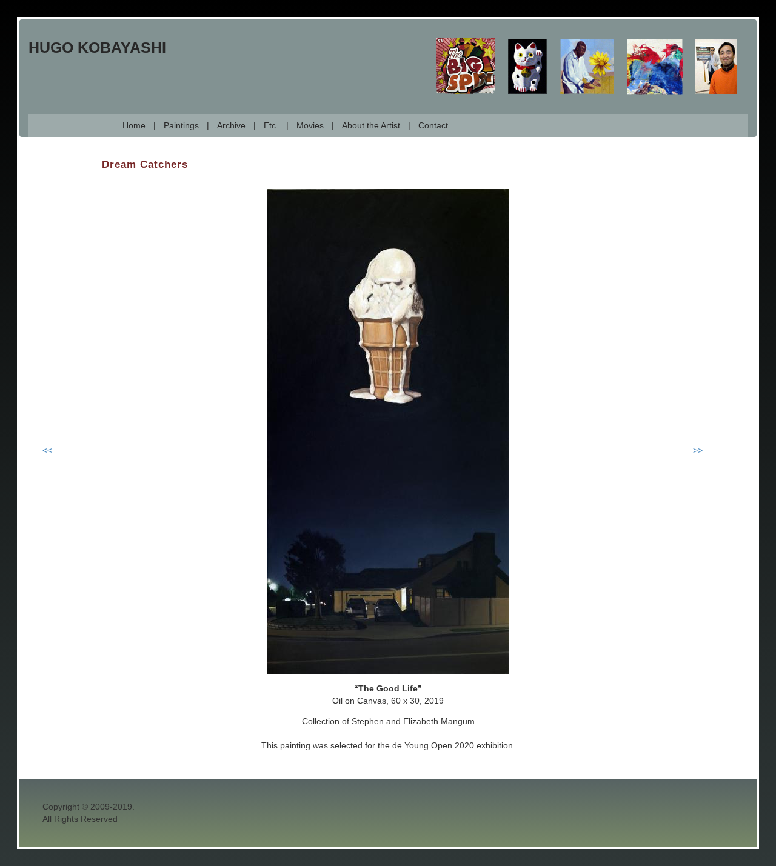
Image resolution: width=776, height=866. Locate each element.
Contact (433, 125)
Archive (231, 125)
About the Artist (371, 125)
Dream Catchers (145, 164)
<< (47, 450)
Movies (310, 125)
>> (698, 450)
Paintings (181, 125)
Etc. (271, 125)
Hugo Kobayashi (97, 47)
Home (134, 125)
